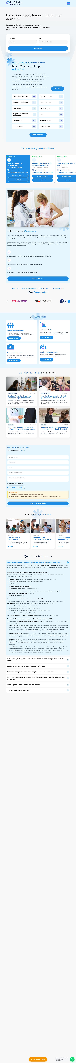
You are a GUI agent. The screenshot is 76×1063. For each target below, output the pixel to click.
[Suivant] (69, 301)
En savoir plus (13, 338)
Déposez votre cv (38, 135)
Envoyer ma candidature (38, 503)
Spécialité (11, 38)
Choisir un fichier (16, 487)
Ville (40, 38)
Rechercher (38, 48)
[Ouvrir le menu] (68, 3)
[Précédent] (7, 301)
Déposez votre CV (38, 279)
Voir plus (57, 89)
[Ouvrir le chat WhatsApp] (72, 1059)
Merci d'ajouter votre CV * (15, 484)
